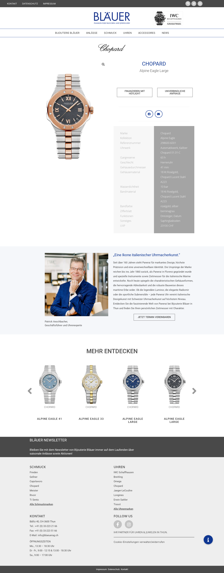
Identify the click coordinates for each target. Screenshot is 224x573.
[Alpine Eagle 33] (91, 384)
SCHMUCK (38, 467)
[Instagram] (200, 3)
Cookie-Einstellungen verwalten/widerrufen (139, 541)
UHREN (119, 467)
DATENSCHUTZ (30, 3)
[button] (103, 64)
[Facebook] (193, 3)
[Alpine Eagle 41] (49, 384)
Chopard (154, 64)
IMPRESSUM (49, 3)
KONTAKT (12, 3)
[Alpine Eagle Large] (132, 384)
